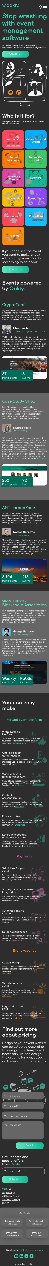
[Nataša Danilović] (6, 532)
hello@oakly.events (31, 1250)
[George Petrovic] (6, 632)
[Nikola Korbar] (6, 329)
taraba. (30, 1264)
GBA (4, 1203)
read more (41, 458)
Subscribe (15, 1179)
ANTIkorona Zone (10, 1196)
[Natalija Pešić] (6, 428)
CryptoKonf (7, 1192)
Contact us (15, 54)
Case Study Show (10, 1199)
